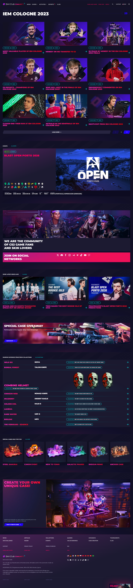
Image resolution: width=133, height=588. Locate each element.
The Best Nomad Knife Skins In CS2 (83, 393)
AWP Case (27, 579)
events (13, 151)
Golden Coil (10, 404)
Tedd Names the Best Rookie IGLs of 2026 (64, 307)
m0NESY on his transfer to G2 (61, 52)
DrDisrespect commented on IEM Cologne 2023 (105, 88)
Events (48, 540)
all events (13, 145)
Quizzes (69, 538)
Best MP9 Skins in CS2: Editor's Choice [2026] (86, 419)
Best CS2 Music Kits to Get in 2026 (83, 424)
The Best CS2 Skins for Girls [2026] (83, 398)
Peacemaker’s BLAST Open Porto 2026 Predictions (108, 307)
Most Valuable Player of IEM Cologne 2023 (22, 52)
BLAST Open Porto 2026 (21, 155)
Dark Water (10, 414)
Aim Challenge (7, 540)
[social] (68, 560)
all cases (27, 439)
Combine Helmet (16, 385)
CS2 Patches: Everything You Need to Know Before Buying (90, 409)
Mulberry (9, 399)
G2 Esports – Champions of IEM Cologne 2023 (18, 88)
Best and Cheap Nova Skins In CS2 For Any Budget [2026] (89, 362)
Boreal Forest (11, 367)
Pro (68, 550)
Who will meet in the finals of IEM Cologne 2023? (63, 88)
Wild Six (8, 362)
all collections (39, 357)
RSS (68, 546)
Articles (27, 538)
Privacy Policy (28, 546)
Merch (107, 4)
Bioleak (8, 419)
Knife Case (6, 579)
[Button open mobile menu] (129, 4)
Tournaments (114, 538)
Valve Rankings (72, 540)
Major (26, 540)
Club (58, 4)
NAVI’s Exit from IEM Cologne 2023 (106, 124)
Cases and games (92, 4)
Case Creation (93, 540)
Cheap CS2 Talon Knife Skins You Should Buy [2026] (88, 367)
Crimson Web (11, 394)
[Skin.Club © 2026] (14, 556)
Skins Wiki (101, 4)
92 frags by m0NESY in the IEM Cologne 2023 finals (108, 52)
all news (24, 274)
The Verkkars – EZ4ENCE (16, 424)
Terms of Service (50, 546)
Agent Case (49, 579)
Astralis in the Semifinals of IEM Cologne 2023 (62, 124)
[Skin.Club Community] (14, 4)
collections (71, 362)
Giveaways (92, 538)
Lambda (8, 409)
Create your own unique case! (22, 484)
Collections (50, 538)
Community (5, 10)
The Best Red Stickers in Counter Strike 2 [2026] (24, 388)
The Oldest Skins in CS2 (80, 414)
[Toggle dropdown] (37, 4)
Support (118, 4)
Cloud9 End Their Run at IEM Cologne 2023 (22, 124)
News (29, 4)
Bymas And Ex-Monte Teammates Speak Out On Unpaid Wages (19, 307)
